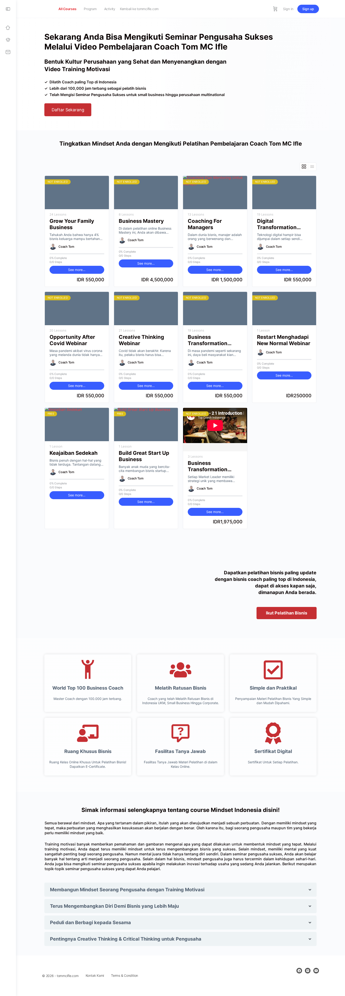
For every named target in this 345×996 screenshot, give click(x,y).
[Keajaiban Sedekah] (77, 424)
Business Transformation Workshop (207, 466)
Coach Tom (66, 246)
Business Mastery (141, 221)
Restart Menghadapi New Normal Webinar (283, 340)
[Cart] (275, 9)
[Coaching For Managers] (215, 192)
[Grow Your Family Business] (77, 192)
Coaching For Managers (205, 224)
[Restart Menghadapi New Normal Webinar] (284, 308)
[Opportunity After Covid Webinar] (77, 308)
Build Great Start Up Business (144, 456)
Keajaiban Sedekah (74, 453)
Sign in (288, 9)
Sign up (308, 9)
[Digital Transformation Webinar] (284, 192)
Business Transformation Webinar (207, 340)
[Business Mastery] (146, 192)
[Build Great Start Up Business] (146, 424)
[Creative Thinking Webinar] (146, 308)
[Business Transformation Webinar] (215, 308)
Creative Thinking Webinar (141, 340)
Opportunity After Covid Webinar (72, 340)
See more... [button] (76, 270)
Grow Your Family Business (72, 224)
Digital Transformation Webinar (277, 224)
